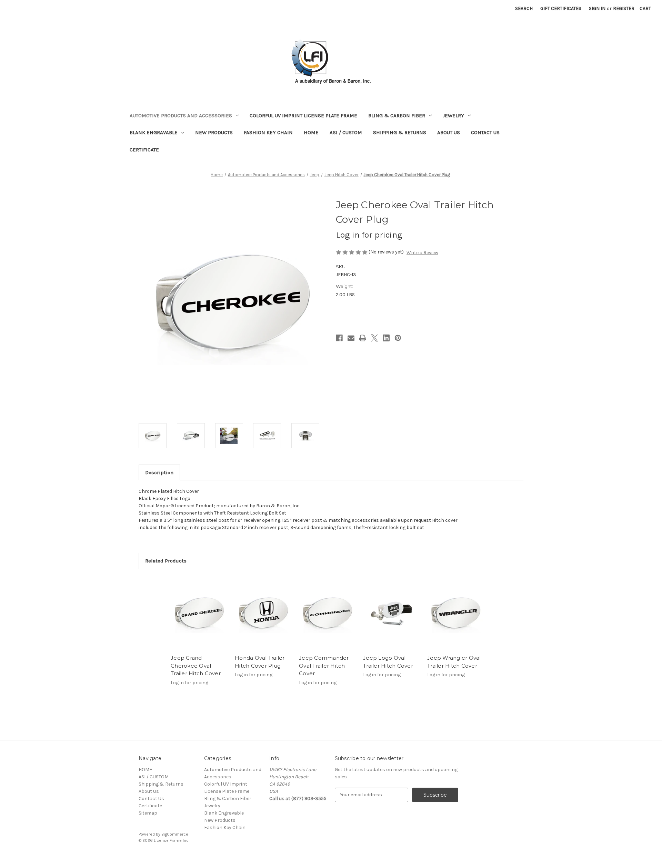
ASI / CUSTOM (346, 132)
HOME (311, 132)
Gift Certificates (560, 8)
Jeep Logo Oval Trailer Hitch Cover (388, 662)
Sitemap (148, 813)
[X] (374, 338)
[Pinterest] (397, 338)
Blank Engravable (154, 132)
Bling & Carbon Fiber (396, 115)
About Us (448, 132)
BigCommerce (174, 834)
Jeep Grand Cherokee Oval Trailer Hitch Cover (196, 666)
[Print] (362, 338)
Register (623, 8)
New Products (214, 132)
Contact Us (485, 132)
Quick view (199, 613)
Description (159, 472)
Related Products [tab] (166, 561)
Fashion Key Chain (268, 132)
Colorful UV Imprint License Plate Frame (303, 115)
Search (524, 8)
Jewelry (453, 115)
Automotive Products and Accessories (181, 115)
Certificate (144, 150)
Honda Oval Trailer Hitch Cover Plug (260, 662)
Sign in (597, 8)
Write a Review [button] (422, 253)
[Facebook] (339, 338)
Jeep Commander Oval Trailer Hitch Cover (324, 666)
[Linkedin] (386, 338)
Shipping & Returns (399, 132)
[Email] (351, 338)
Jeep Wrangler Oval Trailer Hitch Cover (454, 662)
